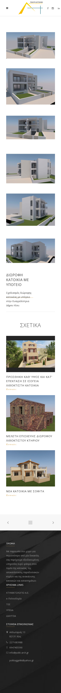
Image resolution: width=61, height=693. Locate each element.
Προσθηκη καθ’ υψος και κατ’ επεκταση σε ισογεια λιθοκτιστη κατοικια (29, 381)
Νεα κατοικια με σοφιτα (25, 491)
